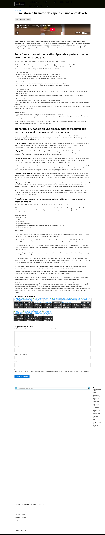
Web (15, 361)
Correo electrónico (21, 354)
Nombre (17, 346)
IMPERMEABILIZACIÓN (66, 2)
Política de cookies (20, 514)
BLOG (47, 6)
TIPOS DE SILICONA (33, 2)
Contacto (17, 520)
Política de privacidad (20, 517)
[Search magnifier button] (89, 388)
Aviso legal (17, 512)
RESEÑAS (45, 2)
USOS (54, 2)
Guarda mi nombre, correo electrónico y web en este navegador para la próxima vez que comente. (52, 371)
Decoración (17, 10)
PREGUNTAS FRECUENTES (35, 6)
